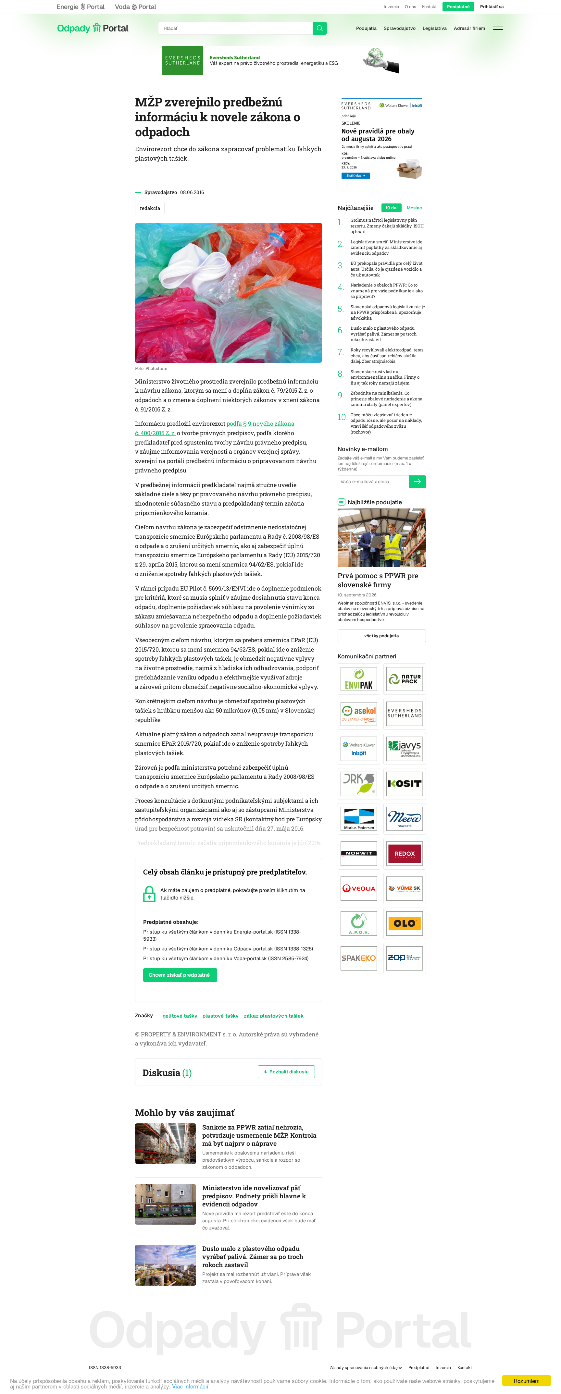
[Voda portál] (135, 6)
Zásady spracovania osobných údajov (366, 1367)
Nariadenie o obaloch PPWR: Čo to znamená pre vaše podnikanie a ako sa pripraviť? (387, 290)
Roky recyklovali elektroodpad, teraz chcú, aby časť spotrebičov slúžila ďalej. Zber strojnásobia (387, 355)
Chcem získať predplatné (179, 975)
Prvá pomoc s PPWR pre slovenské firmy (378, 580)
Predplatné (458, 6)
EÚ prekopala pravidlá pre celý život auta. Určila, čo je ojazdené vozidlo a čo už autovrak (387, 269)
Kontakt (429, 6)
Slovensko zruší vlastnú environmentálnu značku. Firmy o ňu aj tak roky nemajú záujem (385, 377)
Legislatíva (435, 28)
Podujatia (366, 28)
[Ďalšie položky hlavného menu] (498, 28)
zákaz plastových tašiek (274, 1016)
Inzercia (391, 6)
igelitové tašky (179, 1016)
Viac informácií (190, 1386)
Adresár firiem (469, 28)
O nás (410, 6)
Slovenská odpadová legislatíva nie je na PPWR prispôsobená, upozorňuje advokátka (388, 312)
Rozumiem (527, 1380)
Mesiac (414, 208)
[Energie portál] (81, 6)
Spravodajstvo (400, 28)
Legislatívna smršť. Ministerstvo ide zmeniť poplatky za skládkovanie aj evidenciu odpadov (386, 247)
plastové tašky (221, 1016)
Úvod (93, 28)
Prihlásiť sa (492, 6)
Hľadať (320, 28)
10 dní (391, 208)
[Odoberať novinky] (417, 481)
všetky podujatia (381, 636)
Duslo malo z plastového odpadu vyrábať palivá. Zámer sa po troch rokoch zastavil (384, 333)
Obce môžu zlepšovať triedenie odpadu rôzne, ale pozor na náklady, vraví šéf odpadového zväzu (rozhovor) (386, 423)
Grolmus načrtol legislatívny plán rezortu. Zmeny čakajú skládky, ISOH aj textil (387, 225)
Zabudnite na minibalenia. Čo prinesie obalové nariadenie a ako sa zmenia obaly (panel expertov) (386, 398)
